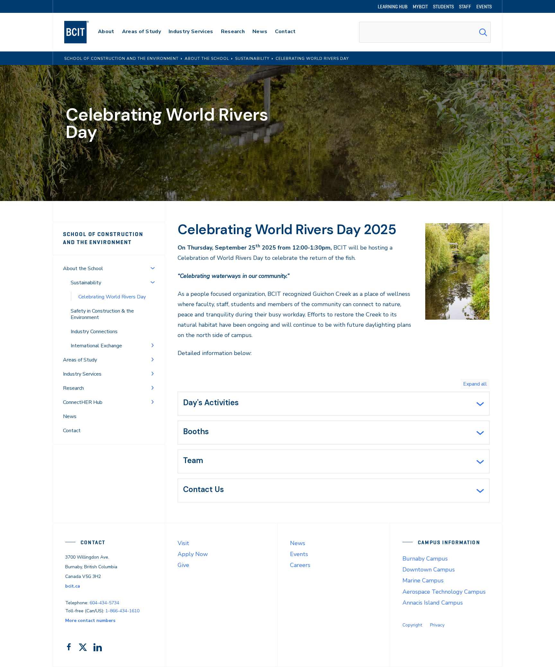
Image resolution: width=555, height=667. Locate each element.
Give (183, 565)
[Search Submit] (483, 32)
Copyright (412, 625)
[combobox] (425, 32)
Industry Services (82, 374)
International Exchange (96, 345)
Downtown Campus (428, 569)
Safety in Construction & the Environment (102, 314)
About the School (83, 268)
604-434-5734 (104, 603)
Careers (300, 565)
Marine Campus (423, 580)
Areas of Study (80, 359)
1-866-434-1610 (122, 611)
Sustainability (86, 282)
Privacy (437, 625)
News (69, 416)
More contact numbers (90, 620)
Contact (72, 430)
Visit (183, 543)
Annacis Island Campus (432, 603)
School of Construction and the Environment (103, 238)
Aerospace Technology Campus (444, 592)
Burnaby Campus (425, 558)
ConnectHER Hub (82, 402)
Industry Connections (94, 331)
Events (299, 554)
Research (73, 388)
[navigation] (82, 32)
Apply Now (193, 554)
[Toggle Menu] (152, 268)
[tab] (333, 404)
